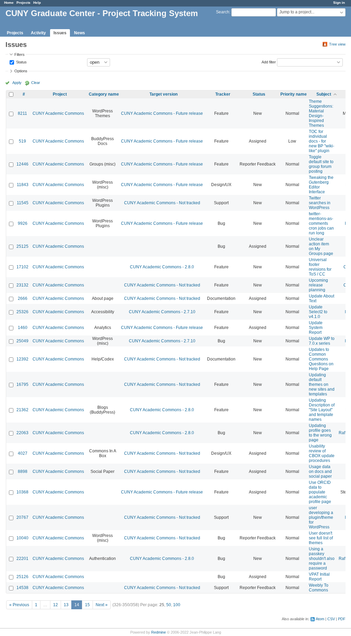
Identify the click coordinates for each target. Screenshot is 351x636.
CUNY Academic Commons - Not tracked (162, 202)
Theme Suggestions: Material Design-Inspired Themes (321, 113)
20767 (22, 517)
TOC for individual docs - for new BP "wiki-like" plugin (321, 141)
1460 (22, 327)
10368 (22, 492)
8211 (22, 113)
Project (60, 94)
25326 (22, 311)
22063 (22, 432)
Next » (102, 604)
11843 (22, 184)
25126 (22, 576)
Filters (19, 54)
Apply (17, 83)
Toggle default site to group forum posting (321, 164)
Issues (59, 32)
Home (9, 2)
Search (222, 12)
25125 (22, 246)
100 (176, 604)
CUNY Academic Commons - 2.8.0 (162, 267)
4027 (22, 453)
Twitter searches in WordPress (319, 203)
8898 (22, 471)
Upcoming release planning (318, 285)
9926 (22, 223)
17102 (22, 267)
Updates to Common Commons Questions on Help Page (321, 359)
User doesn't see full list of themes (321, 538)
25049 (22, 341)
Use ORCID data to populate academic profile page (320, 492)
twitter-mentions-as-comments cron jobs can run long (321, 223)
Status (21, 62)
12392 (22, 359)
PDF (342, 619)
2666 (22, 298)
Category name (104, 94)
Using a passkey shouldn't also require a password (322, 559)
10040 (22, 538)
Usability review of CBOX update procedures (322, 453)
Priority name (293, 94)
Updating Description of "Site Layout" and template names (322, 410)
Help (37, 2)
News (79, 32)
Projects (23, 2)
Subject (323, 94)
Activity (38, 32)
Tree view (337, 44)
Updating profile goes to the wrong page (320, 432)
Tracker (222, 94)
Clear (35, 83)
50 (168, 604)
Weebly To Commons (318, 587)
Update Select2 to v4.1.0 (318, 312)
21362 (22, 409)
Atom (320, 619)
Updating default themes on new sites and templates (322, 384)
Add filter (269, 62)
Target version (163, 94)
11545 (22, 202)
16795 (22, 384)
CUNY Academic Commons (58, 113)
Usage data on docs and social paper (320, 471)
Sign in (339, 2)
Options (20, 71)
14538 (22, 587)
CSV (331, 619)
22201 (22, 558)
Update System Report (316, 327)
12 (55, 604)
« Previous (19, 604)
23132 (22, 285)
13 (66, 604)
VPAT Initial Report (319, 577)
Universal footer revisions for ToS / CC (320, 267)
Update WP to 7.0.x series (322, 341)
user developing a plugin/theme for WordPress (321, 517)
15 (87, 604)
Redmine (158, 632)
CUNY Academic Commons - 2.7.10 (162, 311)
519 (22, 141)
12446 (22, 164)
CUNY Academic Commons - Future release (162, 113)
